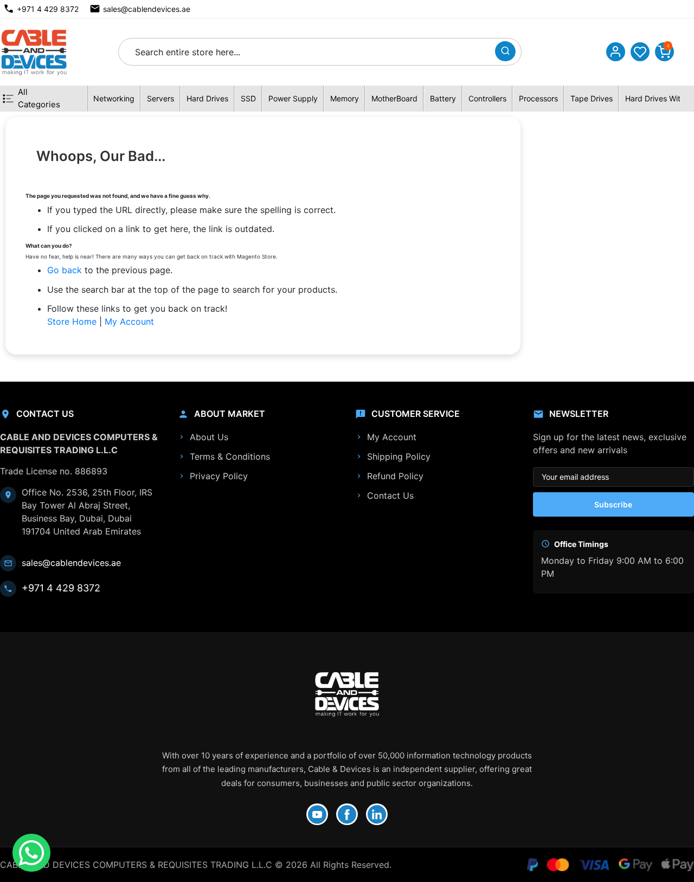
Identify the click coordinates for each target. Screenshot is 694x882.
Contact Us (390, 495)
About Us (209, 437)
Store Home (72, 321)
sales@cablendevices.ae (146, 9)
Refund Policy (395, 476)
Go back (64, 270)
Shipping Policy (398, 456)
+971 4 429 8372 (48, 9)
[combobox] (309, 51)
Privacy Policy (219, 476)
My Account (129, 321)
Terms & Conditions (230, 456)
